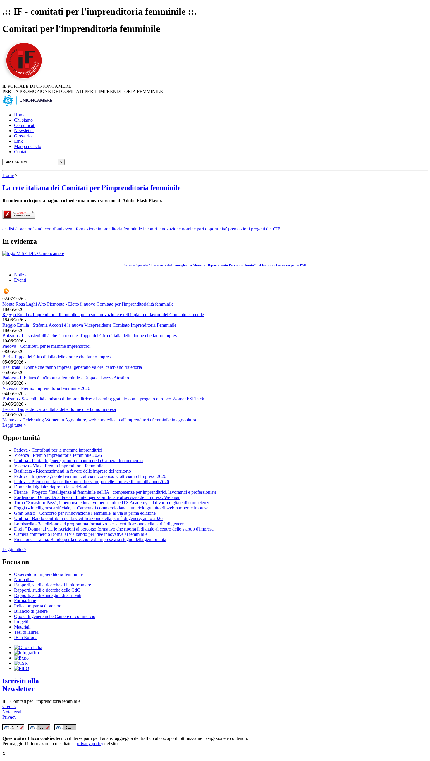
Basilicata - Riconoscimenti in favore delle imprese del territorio (72, 471)
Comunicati (24, 125)
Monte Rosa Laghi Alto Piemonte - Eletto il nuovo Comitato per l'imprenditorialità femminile (87, 304)
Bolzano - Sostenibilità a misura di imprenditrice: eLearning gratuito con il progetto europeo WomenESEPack (103, 398)
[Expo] (21, 657)
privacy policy (90, 743)
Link (18, 141)
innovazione (169, 228)
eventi (69, 228)
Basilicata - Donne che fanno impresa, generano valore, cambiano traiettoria (72, 367)
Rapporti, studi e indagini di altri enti (47, 595)
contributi (53, 228)
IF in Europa (25, 637)
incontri (150, 228)
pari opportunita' (212, 228)
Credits (9, 706)
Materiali (22, 626)
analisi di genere (17, 228)
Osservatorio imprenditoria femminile (48, 574)
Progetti (21, 621)
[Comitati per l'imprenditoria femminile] (24, 80)
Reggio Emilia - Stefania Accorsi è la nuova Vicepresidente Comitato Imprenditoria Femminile (89, 325)
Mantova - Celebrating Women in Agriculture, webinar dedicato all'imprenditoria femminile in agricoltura (99, 419)
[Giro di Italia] (28, 647)
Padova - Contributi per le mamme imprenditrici (46, 346)
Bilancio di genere (31, 611)
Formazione (25, 600)
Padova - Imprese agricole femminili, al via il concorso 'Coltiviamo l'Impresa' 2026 (90, 476)
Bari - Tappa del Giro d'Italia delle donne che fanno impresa (57, 356)
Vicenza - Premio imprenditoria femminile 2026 (46, 388)
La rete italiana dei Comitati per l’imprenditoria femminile (91, 188)
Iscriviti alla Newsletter (20, 685)
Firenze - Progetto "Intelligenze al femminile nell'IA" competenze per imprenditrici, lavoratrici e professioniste (115, 492)
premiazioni (239, 228)
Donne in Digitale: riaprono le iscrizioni (50, 486)
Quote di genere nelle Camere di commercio (54, 616)
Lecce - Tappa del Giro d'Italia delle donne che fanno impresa (59, 409)
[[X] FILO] (21, 668)
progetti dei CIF (265, 228)
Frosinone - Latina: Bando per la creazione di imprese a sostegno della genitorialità (90, 539)
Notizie (20, 274)
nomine (189, 228)
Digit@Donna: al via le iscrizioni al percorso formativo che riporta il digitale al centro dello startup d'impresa (114, 528)
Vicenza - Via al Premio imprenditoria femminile (58, 465)
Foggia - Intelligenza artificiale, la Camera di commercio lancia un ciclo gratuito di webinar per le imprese (111, 507)
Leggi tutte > (14, 425)
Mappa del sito (27, 146)
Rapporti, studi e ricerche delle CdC (47, 590)
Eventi (20, 280)
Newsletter (24, 130)
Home (19, 114)
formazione (86, 228)
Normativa (24, 579)
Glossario (23, 135)
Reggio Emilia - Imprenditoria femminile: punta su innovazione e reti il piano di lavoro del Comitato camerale (103, 314)
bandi (38, 228)
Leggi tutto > (14, 549)
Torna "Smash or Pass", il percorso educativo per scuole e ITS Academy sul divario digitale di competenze (112, 502)
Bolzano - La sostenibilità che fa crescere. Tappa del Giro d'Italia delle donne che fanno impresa (90, 335)
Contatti (21, 151)
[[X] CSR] (21, 663)
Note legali (12, 711)
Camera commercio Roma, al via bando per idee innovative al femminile (80, 534)
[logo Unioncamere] (27, 104)
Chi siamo (23, 120)
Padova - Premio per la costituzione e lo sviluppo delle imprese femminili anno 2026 (91, 481)
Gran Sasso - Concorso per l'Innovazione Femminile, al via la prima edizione (85, 513)
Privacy (9, 716)
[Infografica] (26, 652)
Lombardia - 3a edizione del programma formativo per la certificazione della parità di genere (99, 523)
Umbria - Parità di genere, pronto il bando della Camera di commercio (78, 460)
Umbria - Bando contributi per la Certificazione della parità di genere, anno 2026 (88, 518)
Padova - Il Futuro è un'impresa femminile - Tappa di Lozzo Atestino (65, 377)
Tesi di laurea (26, 632)
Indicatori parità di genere (37, 605)
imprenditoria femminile (120, 228)
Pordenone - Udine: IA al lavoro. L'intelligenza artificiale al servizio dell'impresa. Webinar (97, 497)
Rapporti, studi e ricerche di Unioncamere (52, 584)
